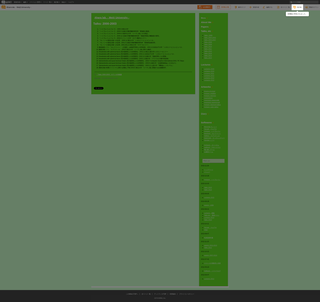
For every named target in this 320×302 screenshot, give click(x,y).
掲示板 (299, 7)
